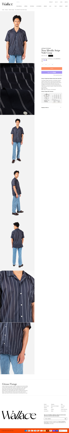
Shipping (52, 404)
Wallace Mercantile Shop (9, 430)
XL (53, 65)
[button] (66, 2)
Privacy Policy (46, 422)
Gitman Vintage (11, 9)
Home (3, 9)
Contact (52, 409)
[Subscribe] (65, 418)
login (62, 3)
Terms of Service (64, 409)
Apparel (45, 407)
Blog (62, 404)
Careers (62, 407)
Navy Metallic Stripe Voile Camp (21, 9)
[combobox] (29, 2)
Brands (6, 9)
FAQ (52, 407)
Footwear (45, 409)
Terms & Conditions (61, 421)
